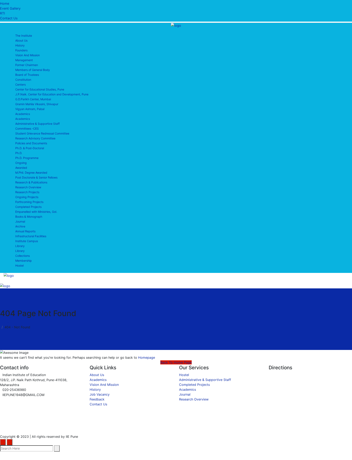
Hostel (19, 265)
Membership (23, 260)
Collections (22, 255)
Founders (21, 50)
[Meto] (176, 25)
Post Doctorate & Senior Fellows (36, 177)
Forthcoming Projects (29, 202)
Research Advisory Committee (35, 138)
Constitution (23, 79)
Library (20, 246)
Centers (20, 84)
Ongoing (21, 162)
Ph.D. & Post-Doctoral (29, 148)
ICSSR (115, 427)
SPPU (96, 427)
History (20, 45)
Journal (20, 221)
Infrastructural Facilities (30, 236)
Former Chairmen (26, 65)
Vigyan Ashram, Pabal (29, 109)
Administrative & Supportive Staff (37, 123)
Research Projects (27, 192)
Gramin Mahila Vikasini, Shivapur (36, 104)
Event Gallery (10, 8)
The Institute (23, 35)
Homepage (146, 357)
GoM (151, 427)
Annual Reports (25, 231)
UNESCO (74, 427)
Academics (22, 114)
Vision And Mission (27, 55)
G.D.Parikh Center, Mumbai (33, 99)
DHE (134, 427)
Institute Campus (26, 241)
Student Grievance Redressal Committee (42, 133)
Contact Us (9, 18)
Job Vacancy (100, 394)
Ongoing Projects (26, 197)
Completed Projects (28, 206)
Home (4, 3)
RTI (2, 13)
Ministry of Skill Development (192, 427)
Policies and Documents (31, 143)
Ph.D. (18, 153)
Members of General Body (32, 70)
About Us (21, 40)
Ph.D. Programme (26, 158)
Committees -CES (27, 128)
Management (24, 60)
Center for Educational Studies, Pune (39, 89)
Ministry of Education (20, 427)
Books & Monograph (28, 216)
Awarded (21, 167)
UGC (53, 427)
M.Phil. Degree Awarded (31, 172)
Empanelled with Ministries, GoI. (36, 211)
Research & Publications (31, 182)
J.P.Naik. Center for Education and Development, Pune (51, 94)
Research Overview (28, 187)
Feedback (97, 399)
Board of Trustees (27, 74)
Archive (20, 226)
